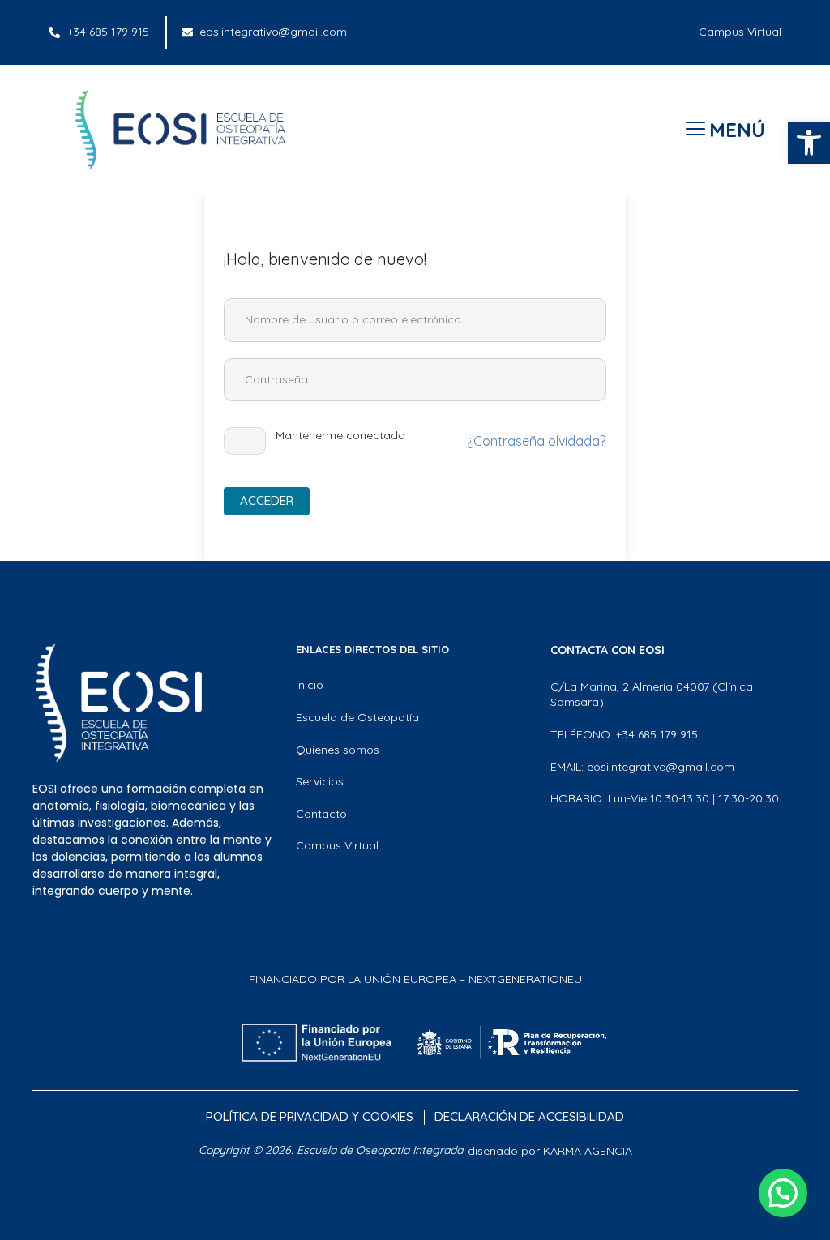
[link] (809, 143)
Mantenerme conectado (340, 435)
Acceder (266, 500)
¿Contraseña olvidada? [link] (536, 441)
